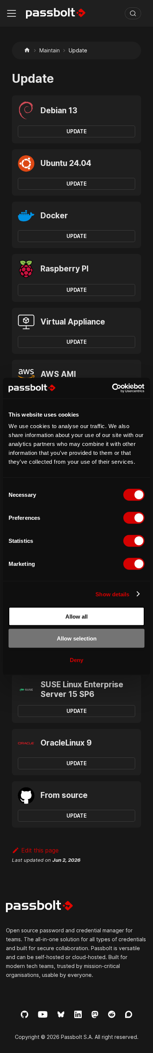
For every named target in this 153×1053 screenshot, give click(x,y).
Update (76, 131)
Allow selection (77, 638)
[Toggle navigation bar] (11, 13)
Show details (112, 594)
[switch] (133, 518)
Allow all (76, 616)
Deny (76, 660)
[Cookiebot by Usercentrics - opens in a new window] (111, 388)
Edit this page (40, 850)
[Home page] (27, 50)
